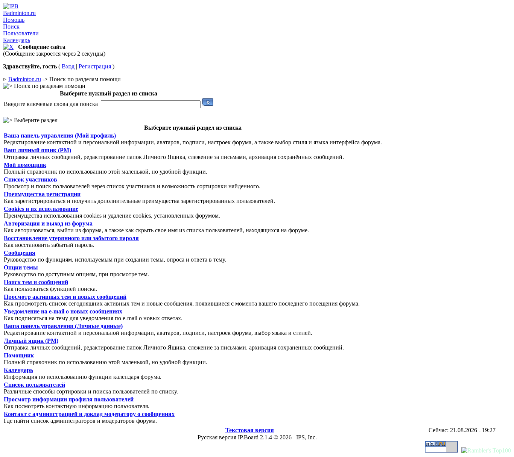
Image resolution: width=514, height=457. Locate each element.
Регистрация (95, 66)
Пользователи (21, 33)
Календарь (16, 40)
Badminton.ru (19, 13)
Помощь (13, 20)
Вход (68, 66)
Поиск (11, 26)
